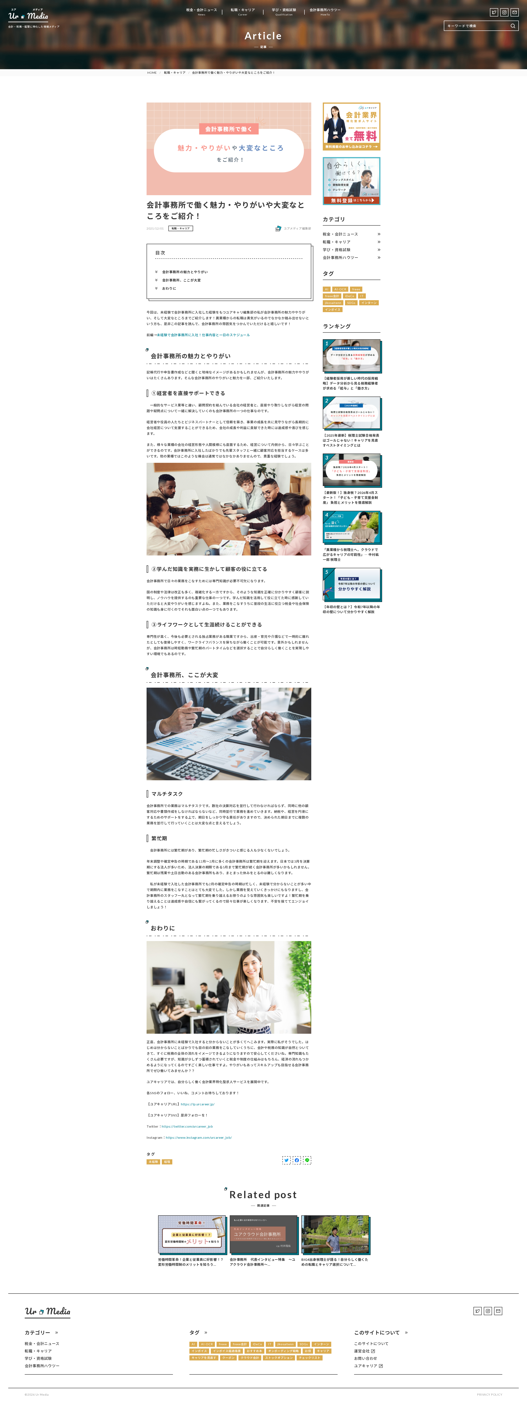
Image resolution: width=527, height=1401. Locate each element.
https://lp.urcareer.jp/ (198, 1104)
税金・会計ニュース (340, 234)
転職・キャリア (175, 72)
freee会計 (332, 296)
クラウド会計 (250, 1357)
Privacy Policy (489, 1394)
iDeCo (349, 296)
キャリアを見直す (204, 1357)
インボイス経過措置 (227, 1351)
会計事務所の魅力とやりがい (185, 272)
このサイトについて (371, 1343)
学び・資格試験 (337, 250)
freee (356, 289)
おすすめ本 (254, 1351)
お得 (308, 1351)
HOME (152, 72)
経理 (167, 1161)
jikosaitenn (333, 302)
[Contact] (515, 12)
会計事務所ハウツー (340, 257)
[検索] (513, 26)
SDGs (351, 302)
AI (327, 289)
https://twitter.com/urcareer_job (187, 1126)
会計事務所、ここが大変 (181, 280)
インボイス (332, 309)
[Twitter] (494, 12)
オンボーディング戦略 (283, 1351)
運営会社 (362, 1351)
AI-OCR (340, 289)
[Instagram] (504, 12)
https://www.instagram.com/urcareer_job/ (199, 1137)
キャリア (323, 1351)
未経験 (153, 1161)
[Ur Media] (28, 15)
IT (362, 296)
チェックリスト (310, 1357)
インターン (369, 302)
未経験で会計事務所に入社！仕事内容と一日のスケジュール (203, 335)
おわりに (169, 288)
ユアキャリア (365, 1366)
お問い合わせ (365, 1358)
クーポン (228, 1357)
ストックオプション (279, 1357)
